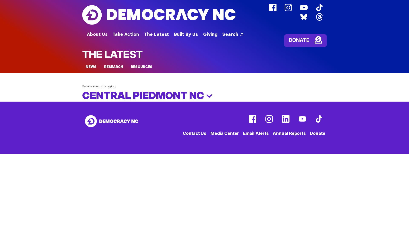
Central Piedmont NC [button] (144, 95)
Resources (141, 67)
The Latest (156, 34)
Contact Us (194, 133)
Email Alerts (256, 133)
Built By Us (186, 34)
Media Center (224, 133)
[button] (232, 34)
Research (113, 67)
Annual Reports (289, 133)
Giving (210, 34)
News (91, 67)
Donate (299, 40)
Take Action (126, 34)
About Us (97, 34)
